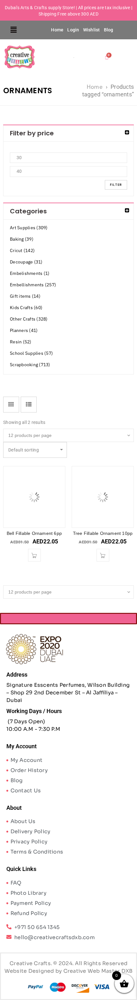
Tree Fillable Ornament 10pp (103, 533)
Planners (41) (24, 330)
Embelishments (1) (29, 273)
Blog (108, 29)
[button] (13, 30)
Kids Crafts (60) (26, 307)
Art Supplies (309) (29, 228)
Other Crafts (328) (29, 319)
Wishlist (91, 29)
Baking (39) (21, 239)
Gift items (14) (25, 296)
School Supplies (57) (31, 353)
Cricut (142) (22, 250)
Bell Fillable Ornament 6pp (34, 533)
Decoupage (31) (26, 262)
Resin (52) (21, 342)
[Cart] (107, 57)
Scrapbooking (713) (30, 364)
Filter (116, 184)
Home (57, 29)
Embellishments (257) (33, 285)
